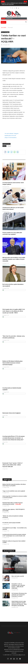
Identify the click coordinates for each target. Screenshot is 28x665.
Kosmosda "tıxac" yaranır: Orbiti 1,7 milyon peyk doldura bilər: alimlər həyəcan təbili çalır (12, 464)
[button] (24, 1)
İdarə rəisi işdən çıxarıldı (18, 576)
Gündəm (6, 563)
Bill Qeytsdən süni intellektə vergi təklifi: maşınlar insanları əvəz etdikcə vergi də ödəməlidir (14, 259)
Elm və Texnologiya (5, 32)
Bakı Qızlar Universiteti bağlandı (11, 413)
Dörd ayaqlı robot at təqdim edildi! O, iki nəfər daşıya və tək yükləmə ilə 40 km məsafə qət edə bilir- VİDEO (14, 311)
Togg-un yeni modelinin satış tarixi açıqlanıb (14, 491)
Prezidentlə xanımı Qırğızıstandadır (11, 522)
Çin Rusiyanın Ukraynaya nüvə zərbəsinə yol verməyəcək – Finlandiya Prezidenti (19, 595)
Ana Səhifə (3, 27)
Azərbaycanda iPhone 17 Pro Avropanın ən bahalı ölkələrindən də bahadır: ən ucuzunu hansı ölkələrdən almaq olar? (14, 438)
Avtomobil (10, 27)
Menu (3, 22)
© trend (9, 146)
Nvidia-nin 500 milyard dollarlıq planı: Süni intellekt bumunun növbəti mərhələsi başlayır (13, 363)
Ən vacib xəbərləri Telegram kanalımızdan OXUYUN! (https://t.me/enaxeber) (11, 135)
